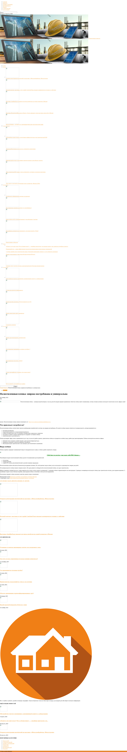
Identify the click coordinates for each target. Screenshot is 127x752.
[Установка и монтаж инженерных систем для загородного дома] (3, 544)
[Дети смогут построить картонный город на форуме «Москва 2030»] (12, 182)
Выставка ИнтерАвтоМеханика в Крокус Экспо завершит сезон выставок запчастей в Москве (29, 113)
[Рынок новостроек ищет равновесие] (12, 312)
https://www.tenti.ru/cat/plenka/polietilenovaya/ (39, 422)
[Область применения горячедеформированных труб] (3, 590)
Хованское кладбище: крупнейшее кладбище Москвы (23, 476)
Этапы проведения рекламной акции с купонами (21, 478)
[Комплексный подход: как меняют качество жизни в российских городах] (12, 159)
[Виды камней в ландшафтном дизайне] (12, 382)
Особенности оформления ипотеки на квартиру (18, 196)
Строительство (6, 8)
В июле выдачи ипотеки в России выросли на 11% (18, 301)
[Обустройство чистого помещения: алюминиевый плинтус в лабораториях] (12, 277)
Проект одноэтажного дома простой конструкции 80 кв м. (20, 254)
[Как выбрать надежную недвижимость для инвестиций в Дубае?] (12, 229)
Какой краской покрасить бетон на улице (13, 605)
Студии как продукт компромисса (14, 290)
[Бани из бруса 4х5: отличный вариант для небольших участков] (12, 218)
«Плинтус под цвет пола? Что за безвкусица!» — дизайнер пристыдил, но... (24, 721)
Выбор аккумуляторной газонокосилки (16, 337)
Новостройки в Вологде (12, 242)
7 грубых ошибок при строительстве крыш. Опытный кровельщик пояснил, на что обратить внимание (32, 251)
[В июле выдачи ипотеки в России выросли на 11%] (12, 300)
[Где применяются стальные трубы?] (3, 567)
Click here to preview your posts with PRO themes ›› (63, 455)
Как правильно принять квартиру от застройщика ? (19, 208)
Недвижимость (7, 5)
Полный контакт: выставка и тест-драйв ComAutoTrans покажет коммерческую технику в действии (31, 90)
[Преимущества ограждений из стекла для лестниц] (3, 579)
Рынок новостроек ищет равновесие (15, 313)
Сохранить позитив (11, 324)
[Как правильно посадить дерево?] (12, 359)
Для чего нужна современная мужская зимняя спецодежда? (19, 559)
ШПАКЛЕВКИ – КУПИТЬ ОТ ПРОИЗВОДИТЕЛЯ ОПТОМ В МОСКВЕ (24, 124)
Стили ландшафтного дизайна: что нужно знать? (18, 372)
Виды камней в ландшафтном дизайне (15, 383)
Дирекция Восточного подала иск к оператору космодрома (20, 149)
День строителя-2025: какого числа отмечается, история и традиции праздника (25, 172)
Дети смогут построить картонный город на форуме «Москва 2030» (23, 183)
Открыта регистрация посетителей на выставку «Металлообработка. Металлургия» (27, 78)
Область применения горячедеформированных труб (17, 593)
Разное (5, 748)
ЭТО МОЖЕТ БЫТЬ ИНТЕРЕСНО (9, 481)
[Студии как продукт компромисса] (12, 289)
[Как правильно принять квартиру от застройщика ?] (12, 206)
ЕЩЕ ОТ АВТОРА (24, 481)
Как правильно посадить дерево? (14, 360)
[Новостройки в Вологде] (12, 241)
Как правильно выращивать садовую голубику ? (18, 349)
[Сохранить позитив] (12, 323)
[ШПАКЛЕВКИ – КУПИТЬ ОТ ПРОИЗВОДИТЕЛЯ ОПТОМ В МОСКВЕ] (12, 123)
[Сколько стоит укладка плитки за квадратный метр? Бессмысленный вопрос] (12, 264)
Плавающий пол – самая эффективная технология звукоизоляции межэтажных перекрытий (29, 249)
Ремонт (5, 7)
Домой (1, 387)
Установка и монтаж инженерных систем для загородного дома (20, 547)
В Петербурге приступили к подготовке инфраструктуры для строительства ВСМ (26, 137)
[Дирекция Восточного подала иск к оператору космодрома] (12, 147)
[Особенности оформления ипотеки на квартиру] (12, 195)
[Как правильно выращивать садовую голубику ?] (12, 348)
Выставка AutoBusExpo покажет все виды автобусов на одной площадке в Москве (26, 101)
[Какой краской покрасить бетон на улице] (3, 602)
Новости (5, 3)
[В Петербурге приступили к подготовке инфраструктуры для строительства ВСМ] (12, 136)
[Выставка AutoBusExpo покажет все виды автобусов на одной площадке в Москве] (12, 100)
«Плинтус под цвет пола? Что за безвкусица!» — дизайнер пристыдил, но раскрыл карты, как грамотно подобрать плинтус (37, 246)
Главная (5, 1)
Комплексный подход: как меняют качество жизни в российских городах (24, 160)
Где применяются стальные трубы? (11, 570)
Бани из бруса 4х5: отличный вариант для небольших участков (21, 219)
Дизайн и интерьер (7, 4)
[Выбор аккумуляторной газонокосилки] (12, 336)
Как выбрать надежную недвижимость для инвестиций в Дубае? (22, 231)
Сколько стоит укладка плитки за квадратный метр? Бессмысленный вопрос (25, 266)
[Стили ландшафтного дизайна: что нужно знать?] (12, 371)
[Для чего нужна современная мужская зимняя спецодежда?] (3, 556)
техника (6, 746)
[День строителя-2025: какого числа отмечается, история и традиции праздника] (12, 170)
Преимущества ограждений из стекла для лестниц (16, 582)
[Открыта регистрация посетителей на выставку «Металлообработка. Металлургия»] (12, 77)
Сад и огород (6, 9)
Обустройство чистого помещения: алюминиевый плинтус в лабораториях (25, 278)
